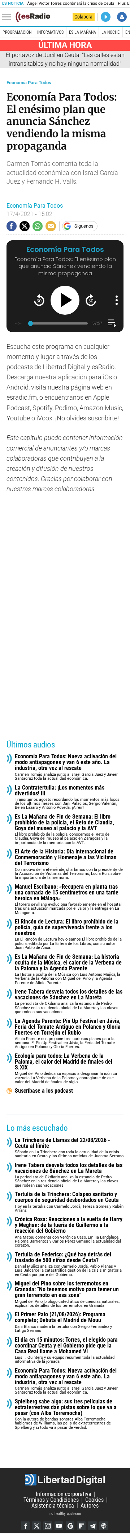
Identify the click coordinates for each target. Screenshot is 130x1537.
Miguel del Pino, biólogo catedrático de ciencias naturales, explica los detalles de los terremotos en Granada (67, 1294)
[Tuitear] (25, 226)
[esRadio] (32, 16)
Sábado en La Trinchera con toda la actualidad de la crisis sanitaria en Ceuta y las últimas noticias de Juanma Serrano (69, 1148)
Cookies (94, 1499)
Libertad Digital (65, 1479)
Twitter (36, 1525)
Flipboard (81, 1525)
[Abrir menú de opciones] (117, 300)
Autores (90, 1505)
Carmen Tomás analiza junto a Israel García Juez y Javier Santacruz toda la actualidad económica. (66, 767)
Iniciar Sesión (122, 17)
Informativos (50, 32)
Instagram (47, 1525)
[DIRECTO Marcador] (105, 17)
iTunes (103, 1525)
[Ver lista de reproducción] (112, 323)
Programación (17, 32)
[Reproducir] (65, 300)
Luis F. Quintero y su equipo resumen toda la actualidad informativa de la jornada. (66, 1350)
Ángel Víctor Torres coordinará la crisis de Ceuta (70, 3)
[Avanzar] (90, 300)
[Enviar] (37, 226)
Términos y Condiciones (51, 1499)
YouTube (59, 1525)
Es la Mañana (82, 32)
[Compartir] (11, 226)
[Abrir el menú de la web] (8, 17)
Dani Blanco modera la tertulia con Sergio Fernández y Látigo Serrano (63, 1322)
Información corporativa (63, 1494)
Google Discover (70, 1525)
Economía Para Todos (28, 82)
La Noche (110, 32)
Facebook (25, 1525)
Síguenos (84, 226)
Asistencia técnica (52, 1505)
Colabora (83, 17)
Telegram (92, 1525)
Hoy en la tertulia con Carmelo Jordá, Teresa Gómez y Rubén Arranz (69, 1202)
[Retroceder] (39, 300)
